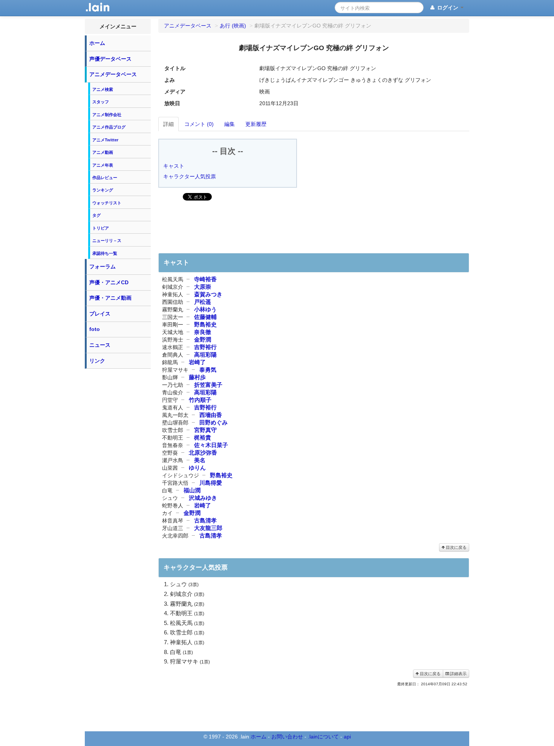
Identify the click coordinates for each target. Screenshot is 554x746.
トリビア (100, 228)
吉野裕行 (205, 347)
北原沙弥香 (203, 452)
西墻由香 (210, 415)
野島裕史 (205, 324)
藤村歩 (197, 377)
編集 (229, 124)
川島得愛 (210, 482)
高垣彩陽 (205, 354)
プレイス (99, 314)
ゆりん (197, 467)
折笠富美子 (208, 384)
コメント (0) (199, 124)
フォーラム (102, 266)
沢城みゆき (203, 498)
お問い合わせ (287, 737)
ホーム (97, 43)
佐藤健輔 (205, 317)
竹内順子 (200, 400)
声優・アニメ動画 (110, 298)
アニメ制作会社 (106, 114)
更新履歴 (255, 124)
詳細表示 (458, 673)
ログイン (448, 8)
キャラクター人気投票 (189, 176)
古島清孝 (205, 520)
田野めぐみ (213, 422)
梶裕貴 (202, 437)
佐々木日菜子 (211, 445)
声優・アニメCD (109, 282)
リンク (97, 361)
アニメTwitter (105, 140)
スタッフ (100, 102)
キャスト (173, 166)
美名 (199, 460)
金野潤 (202, 339)
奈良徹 (202, 332)
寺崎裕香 (205, 279)
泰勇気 (207, 369)
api (347, 737)
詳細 (168, 124)
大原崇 (202, 286)
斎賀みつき (208, 294)
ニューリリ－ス (106, 240)
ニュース (99, 345)
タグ (96, 215)
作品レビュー (104, 177)
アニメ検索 (102, 89)
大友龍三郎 (208, 528)
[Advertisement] (118, 485)
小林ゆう (205, 309)
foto (94, 329)
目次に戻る (456, 547)
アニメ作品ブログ (108, 127)
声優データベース (110, 59)
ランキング (102, 190)
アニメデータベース (113, 74)
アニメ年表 (102, 165)
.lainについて (323, 737)
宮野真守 (205, 430)
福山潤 (192, 490)
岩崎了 (197, 362)
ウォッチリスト (106, 203)
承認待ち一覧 (104, 253)
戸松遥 (202, 302)
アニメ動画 (102, 152)
